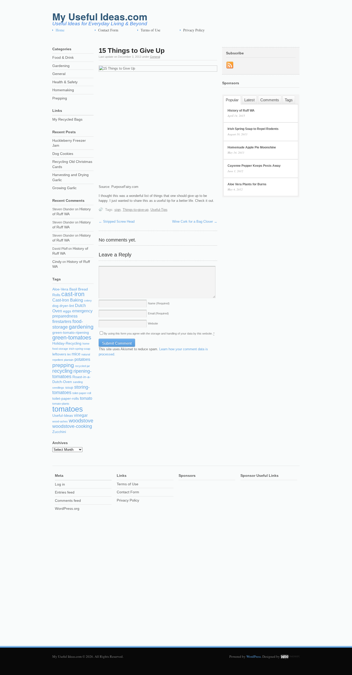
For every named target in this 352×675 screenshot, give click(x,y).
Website (153, 323)
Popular (232, 100)
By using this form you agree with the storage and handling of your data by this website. (159, 333)
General (155, 56)
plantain (68, 359)
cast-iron (73, 294)
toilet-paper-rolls (65, 399)
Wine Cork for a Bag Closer (194, 221)
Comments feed (68, 500)
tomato (86, 398)
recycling (62, 371)
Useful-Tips (158, 210)
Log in (60, 484)
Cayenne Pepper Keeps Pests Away (254, 166)
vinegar (81, 415)
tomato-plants (60, 403)
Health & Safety (65, 82)
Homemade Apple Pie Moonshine (252, 147)
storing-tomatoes (71, 390)
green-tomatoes (71, 337)
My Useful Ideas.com (99, 16)
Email (158, 313)
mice (76, 354)
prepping (63, 365)
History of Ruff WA (241, 110)
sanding (78, 382)
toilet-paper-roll (81, 393)
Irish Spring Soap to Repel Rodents (253, 129)
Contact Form (108, 30)
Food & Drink (63, 57)
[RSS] (230, 65)
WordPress (253, 656)
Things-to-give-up (135, 210)
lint (69, 354)
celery (88, 300)
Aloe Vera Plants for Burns (247, 184)
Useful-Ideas (62, 416)
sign (117, 210)
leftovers (59, 354)
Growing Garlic (64, 188)
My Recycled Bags (67, 119)
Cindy (57, 262)
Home (60, 30)
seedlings (58, 387)
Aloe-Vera (60, 289)
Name (159, 303)
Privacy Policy (194, 30)
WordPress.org (67, 508)
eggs (67, 311)
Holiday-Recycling (66, 343)
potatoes (82, 359)
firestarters (61, 321)
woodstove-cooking (72, 426)
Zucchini (59, 432)
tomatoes (67, 409)
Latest (249, 100)
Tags (289, 100)
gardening (81, 327)
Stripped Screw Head (117, 221)
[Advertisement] (199, 557)
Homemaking (63, 90)
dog (55, 306)
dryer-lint (67, 306)
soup (69, 387)
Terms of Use (150, 30)
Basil (73, 289)
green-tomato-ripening (70, 333)
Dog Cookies (62, 154)
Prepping (59, 98)
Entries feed (64, 492)
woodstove (81, 420)
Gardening (61, 66)
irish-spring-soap (79, 348)
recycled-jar (82, 366)
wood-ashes (60, 421)
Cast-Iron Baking (67, 300)
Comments (269, 100)
